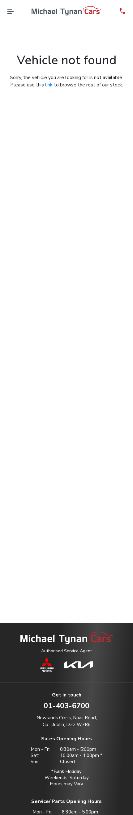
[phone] (122, 11)
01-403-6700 (66, 706)
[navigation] (10, 11)
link (49, 85)
